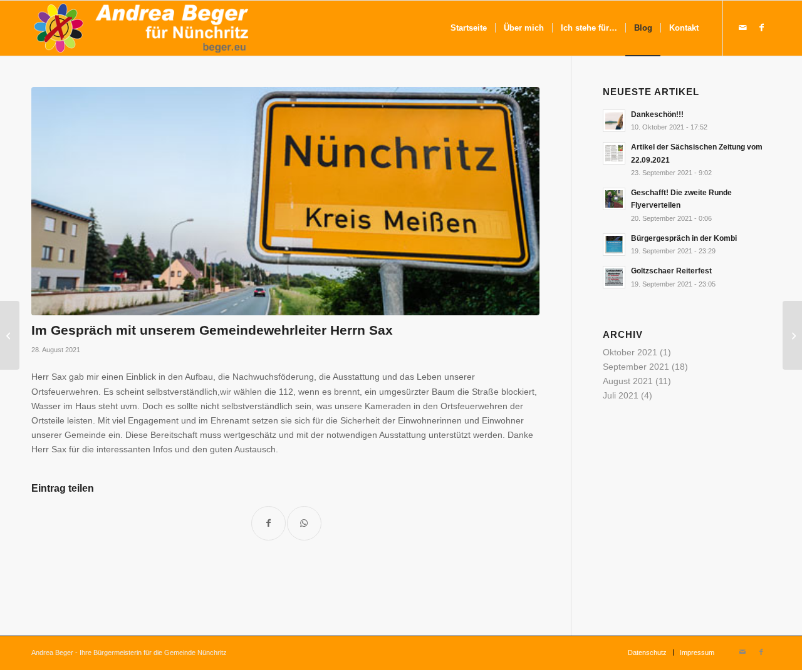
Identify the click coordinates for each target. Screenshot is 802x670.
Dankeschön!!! (657, 114)
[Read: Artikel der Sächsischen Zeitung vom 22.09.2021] (614, 153)
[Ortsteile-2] (285, 201)
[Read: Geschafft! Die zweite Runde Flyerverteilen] (614, 199)
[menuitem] (468, 28)
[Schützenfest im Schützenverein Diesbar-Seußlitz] (792, 335)
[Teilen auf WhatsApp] (304, 523)
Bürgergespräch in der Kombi (684, 238)
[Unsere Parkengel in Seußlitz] (9, 335)
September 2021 (636, 367)
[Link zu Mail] (742, 27)
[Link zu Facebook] (761, 27)
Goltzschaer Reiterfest (671, 270)
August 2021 (628, 381)
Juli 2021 (620, 395)
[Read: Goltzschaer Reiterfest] (614, 277)
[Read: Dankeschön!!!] (614, 120)
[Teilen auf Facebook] (268, 523)
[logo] (141, 28)
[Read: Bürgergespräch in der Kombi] (614, 244)
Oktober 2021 (630, 352)
